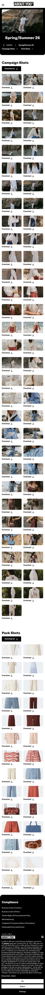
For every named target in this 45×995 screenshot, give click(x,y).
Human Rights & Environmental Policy (16, 916)
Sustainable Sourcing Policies (13, 927)
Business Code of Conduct (12, 908)
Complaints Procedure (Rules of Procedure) (18, 923)
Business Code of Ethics (11, 912)
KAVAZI (9, 45)
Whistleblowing (8, 919)
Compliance (10, 902)
